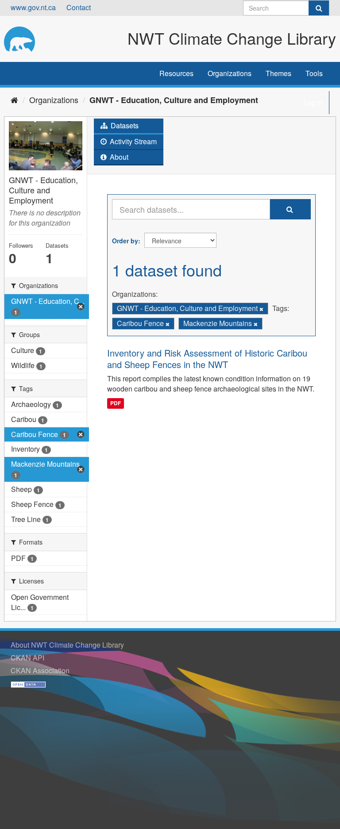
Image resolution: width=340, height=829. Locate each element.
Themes (278, 73)
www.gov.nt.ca (33, 7)
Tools (314, 73)
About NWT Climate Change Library (67, 645)
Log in (313, 102)
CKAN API (27, 657)
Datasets (124, 125)
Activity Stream (132, 141)
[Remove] (261, 308)
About (118, 157)
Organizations (229, 73)
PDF (115, 403)
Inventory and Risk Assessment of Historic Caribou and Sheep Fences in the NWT (207, 358)
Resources (176, 73)
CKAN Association (40, 670)
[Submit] (319, 7)
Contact (78, 7)
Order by (125, 240)
